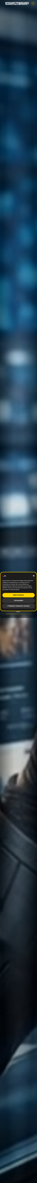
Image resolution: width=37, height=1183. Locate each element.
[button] (34, 576)
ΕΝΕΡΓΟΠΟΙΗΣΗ (18, 595)
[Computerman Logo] (17, 3)
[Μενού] (33, 3)
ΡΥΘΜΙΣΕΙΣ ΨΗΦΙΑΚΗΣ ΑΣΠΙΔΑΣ (18, 606)
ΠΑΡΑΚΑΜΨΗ (18, 600)
